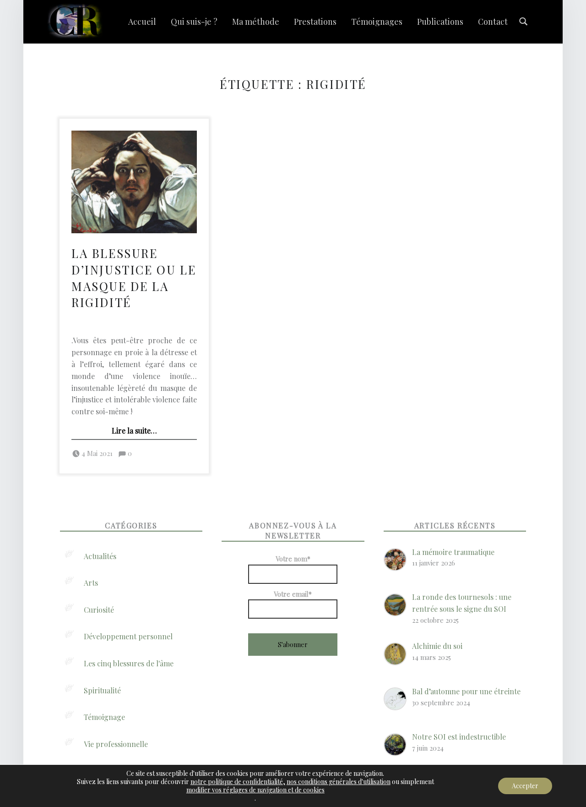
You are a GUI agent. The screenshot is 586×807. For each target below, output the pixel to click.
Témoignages (376, 21)
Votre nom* (293, 558)
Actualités (100, 556)
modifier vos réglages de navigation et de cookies (255, 790)
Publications (440, 21)
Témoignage (104, 717)
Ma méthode (255, 21)
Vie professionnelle (116, 744)
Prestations (315, 21)
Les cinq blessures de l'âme (129, 663)
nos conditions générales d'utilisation (339, 781)
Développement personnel (128, 636)
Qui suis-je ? (194, 21)
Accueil (142, 21)
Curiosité (99, 610)
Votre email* (293, 593)
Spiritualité (102, 690)
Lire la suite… (134, 430)
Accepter (525, 785)
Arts (91, 582)
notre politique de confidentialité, (237, 781)
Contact (493, 21)
